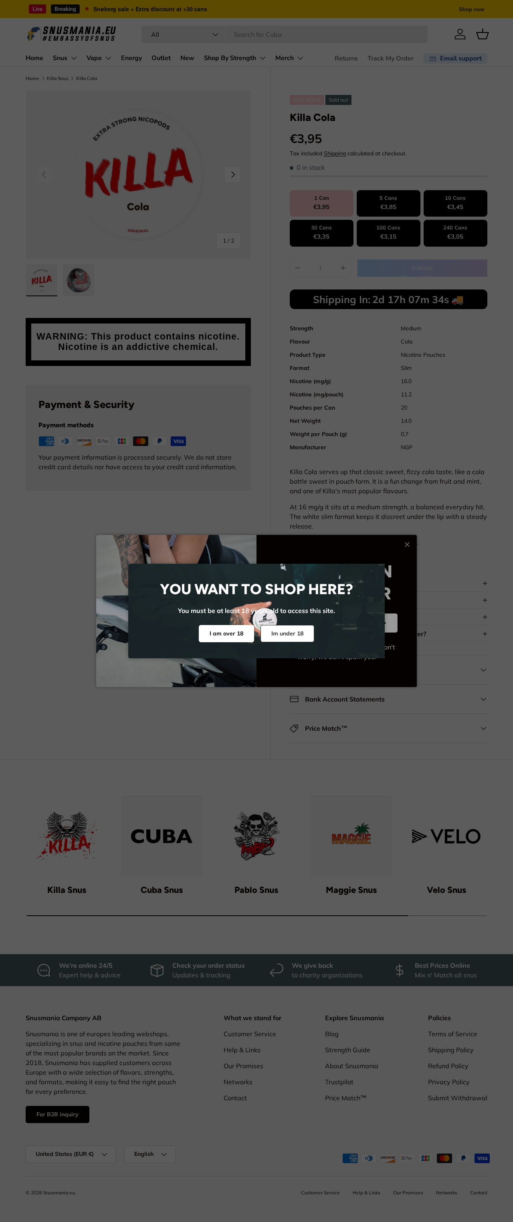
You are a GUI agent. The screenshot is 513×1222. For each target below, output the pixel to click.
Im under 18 (287, 633)
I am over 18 (226, 633)
